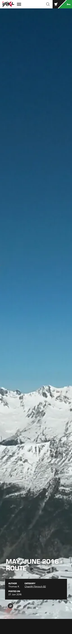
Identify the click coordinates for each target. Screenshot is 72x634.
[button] (48, 4)
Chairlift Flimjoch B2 (35, 586)
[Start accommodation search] (65, 4)
